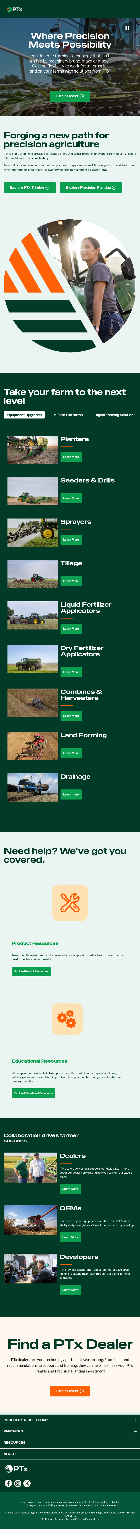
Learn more (71, 794)
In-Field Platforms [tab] (68, 414)
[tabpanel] (70, 621)
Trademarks (88, 1505)
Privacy (38, 1502)
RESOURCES (14, 1443)
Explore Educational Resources (33, 1093)
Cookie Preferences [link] (106, 1505)
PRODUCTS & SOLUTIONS (25, 1420)
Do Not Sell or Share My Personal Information (66, 1502)
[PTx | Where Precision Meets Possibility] (15, 8)
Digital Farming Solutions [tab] (114, 414)
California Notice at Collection (105, 1502)
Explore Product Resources (31, 971)
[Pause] (127, 28)
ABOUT (9, 1454)
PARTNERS (13, 1431)
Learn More (71, 457)
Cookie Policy (74, 1505)
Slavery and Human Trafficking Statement (45, 1505)
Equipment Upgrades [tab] (24, 414)
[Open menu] (134, 9)
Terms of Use (27, 1502)
